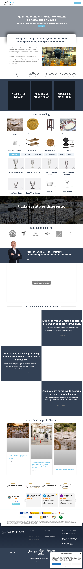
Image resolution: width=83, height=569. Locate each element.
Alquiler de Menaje (24, 3)
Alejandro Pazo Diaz (35, 495)
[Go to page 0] (49, 508)
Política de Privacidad (34, 558)
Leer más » (11, 461)
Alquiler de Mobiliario (34, 539)
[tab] (14, 154)
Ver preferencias (76, 563)
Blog (69, 3)
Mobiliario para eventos (43, 3)
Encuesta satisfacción (50, 536)
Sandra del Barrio (51, 495)
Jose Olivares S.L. (16, 496)
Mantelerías (33, 3)
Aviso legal (73, 566)
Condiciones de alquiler (50, 534)
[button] (80, 553)
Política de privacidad (67, 566)
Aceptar (56, 563)
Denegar (66, 563)
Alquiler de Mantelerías (34, 536)
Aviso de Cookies (60, 566)
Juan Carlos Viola (68, 495)
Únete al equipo (62, 3)
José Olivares (54, 3)
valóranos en (15, 503)
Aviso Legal (42, 558)
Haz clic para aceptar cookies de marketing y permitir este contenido (59, 56)
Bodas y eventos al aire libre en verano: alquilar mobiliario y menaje (18, 457)
